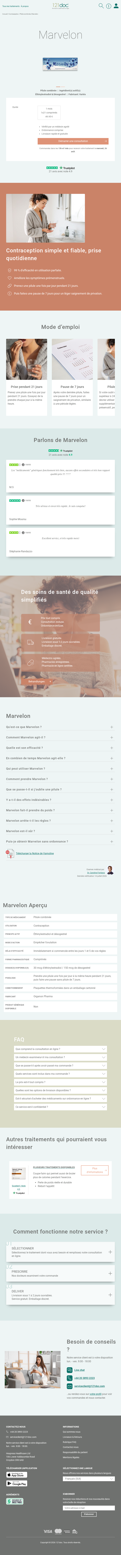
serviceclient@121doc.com (89, 1386)
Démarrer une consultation (73, 141)
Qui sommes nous (71, 1432)
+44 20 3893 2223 (84, 1378)
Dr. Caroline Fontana (96, 873)
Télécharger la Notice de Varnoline (35, 853)
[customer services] (108, 6)
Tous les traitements (11, 6)
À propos (25, 6)
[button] (89, 1478)
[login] (116, 6)
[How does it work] (110, 1295)
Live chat (79, 1370)
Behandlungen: (37, 681)
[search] (101, 6)
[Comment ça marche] (110, 1252)
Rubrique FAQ (69, 1442)
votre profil (95, 1394)
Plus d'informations (95, 1170)
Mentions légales (71, 1457)
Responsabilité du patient (75, 1452)
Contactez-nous (70, 1447)
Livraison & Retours (72, 1437)
